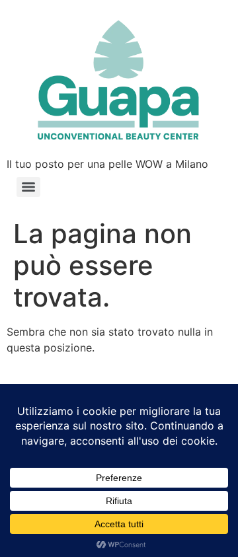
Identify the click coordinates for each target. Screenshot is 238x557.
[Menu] (28, 187)
